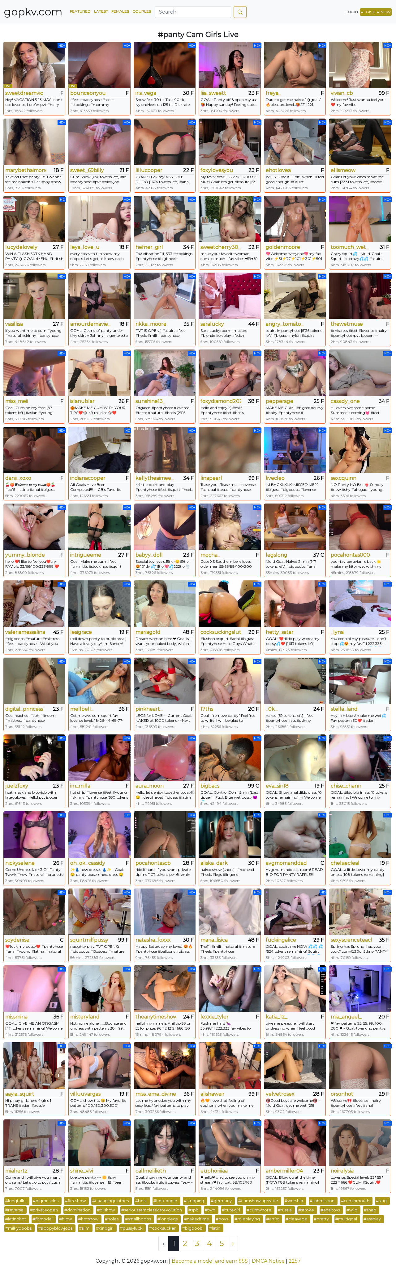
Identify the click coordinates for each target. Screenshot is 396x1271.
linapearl (211, 478)
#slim (84, 1228)
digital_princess (24, 709)
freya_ (273, 93)
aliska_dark (214, 863)
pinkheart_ (149, 709)
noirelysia (342, 1171)
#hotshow (88, 1218)
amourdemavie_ (90, 324)
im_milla (80, 786)
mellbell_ (81, 709)
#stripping (194, 1200)
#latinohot (15, 1218)
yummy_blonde (25, 555)
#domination (77, 1209)
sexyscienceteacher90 (351, 940)
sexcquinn (343, 478)
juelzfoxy (16, 786)
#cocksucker (162, 1228)
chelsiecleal (345, 863)
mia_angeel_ (346, 1017)
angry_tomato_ (284, 324)
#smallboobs (138, 1218)
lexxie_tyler (214, 1017)
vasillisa (14, 324)
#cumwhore (259, 1209)
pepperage (279, 401)
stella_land (344, 709)
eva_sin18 (277, 786)
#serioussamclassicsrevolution (151, 1209)
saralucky (212, 324)
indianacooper (87, 478)
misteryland (85, 1017)
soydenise (17, 940)
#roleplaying (247, 1218)
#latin (214, 1228)
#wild (351, 1209)
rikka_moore (151, 324)
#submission (322, 1200)
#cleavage (296, 1218)
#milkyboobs (18, 1228)
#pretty (321, 1218)
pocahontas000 (350, 555)
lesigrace (81, 632)
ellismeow (343, 170)
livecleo (275, 478)
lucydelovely (21, 247)
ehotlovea (278, 170)
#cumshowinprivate (258, 1200)
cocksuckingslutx (220, 632)
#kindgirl (105, 1228)
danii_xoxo (18, 478)
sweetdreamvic (24, 93)
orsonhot (342, 1094)
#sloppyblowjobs (55, 1228)
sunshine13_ (150, 401)
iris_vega (146, 93)
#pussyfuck (131, 1228)
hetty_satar (280, 632)
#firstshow (75, 1200)
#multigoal (346, 1218)
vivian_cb (342, 93)
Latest (101, 11)
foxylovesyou (216, 170)
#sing (381, 1200)
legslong (276, 555)
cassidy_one (345, 401)
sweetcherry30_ (220, 247)
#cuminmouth (355, 1200)
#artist (272, 1218)
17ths (206, 709)
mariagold (148, 632)
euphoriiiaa (214, 1171)
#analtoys (330, 1209)
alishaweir (212, 1094)
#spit (193, 1209)
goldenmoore (283, 247)
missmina (16, 1017)
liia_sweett (213, 93)
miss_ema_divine (156, 1094)
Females (120, 11)
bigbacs (209, 786)
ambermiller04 (284, 1171)
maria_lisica (214, 940)
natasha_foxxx (153, 940)
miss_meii (16, 401)
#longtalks (15, 1200)
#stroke (306, 1209)
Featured (80, 11)
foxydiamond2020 (220, 401)
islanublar (82, 401)
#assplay (372, 1218)
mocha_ (210, 555)
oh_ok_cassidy (87, 863)
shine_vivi (81, 1171)
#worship (294, 1200)
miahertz (16, 1171)
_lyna (337, 632)
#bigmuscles (45, 1200)
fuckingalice (281, 940)
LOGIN (352, 12)
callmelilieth (151, 1171)
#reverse (14, 1209)
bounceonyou (88, 93)
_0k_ (272, 709)
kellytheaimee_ (155, 478)
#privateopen (44, 1209)
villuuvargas (85, 1094)
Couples (141, 11)
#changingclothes (110, 1200)
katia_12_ (276, 1017)
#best (141, 1200)
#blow (65, 1218)
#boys (222, 1218)
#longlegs (167, 1218)
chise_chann (346, 786)
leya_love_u (85, 247)
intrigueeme (85, 555)
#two (210, 1209)
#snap (370, 1209)
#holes (111, 1218)
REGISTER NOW (376, 12)
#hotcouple (165, 1200)
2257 (295, 1261)
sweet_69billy (87, 170)
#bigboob (192, 1228)
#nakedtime (196, 1218)
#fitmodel (42, 1218)
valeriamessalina (25, 632)
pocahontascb (153, 863)
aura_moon (150, 786)
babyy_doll (149, 555)
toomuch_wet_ (350, 247)
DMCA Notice (268, 1261)
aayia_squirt (19, 1094)
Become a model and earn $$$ (210, 1261)
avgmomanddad (286, 863)
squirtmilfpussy (89, 940)
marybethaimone (25, 170)
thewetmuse (347, 324)
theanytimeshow (156, 1017)
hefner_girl (149, 247)
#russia (285, 1209)
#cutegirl (231, 1209)
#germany (221, 1200)
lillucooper (149, 170)
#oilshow (106, 1209)
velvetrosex (280, 1094)
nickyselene (20, 863)
